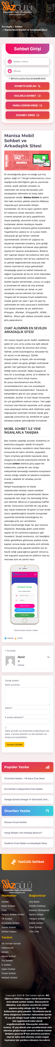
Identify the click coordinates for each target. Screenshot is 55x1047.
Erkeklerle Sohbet (10, 923)
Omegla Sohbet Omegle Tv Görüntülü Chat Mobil (29, 799)
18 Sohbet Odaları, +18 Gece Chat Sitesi (24, 778)
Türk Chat (34, 931)
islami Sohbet (8, 969)
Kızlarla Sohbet (25, 95)
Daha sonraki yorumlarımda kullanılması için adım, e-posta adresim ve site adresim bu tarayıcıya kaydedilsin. (27, 734)
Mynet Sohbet (9, 956)
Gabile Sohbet (9, 927)
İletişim (5, 952)
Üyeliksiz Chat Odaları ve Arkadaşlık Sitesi (25, 843)
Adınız (8, 708)
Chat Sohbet (35, 927)
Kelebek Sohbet (9, 977)
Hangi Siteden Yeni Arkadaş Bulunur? (23, 832)
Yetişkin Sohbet (37, 918)
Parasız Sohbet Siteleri (13, 914)
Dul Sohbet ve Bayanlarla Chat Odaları (23, 789)
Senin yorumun (12, 684)
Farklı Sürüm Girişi (25, 105)
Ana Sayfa (34, 901)
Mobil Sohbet (8, 906)
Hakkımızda (7, 947)
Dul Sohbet (7, 960)
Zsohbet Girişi (25, 115)
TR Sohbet (7, 918)
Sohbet (5, 901)
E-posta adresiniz (14, 717)
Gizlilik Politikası (37, 906)
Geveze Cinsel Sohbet (15, 822)
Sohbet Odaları (9, 931)
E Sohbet (6, 964)
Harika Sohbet (36, 914)
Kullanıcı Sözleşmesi (39, 910)
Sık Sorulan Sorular (11, 943)
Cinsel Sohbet (9, 973)
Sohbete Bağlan (25, 86)
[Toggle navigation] (50, 8)
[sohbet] (18, 8)
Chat (4, 910)
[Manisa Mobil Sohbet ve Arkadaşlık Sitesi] (27, 160)
